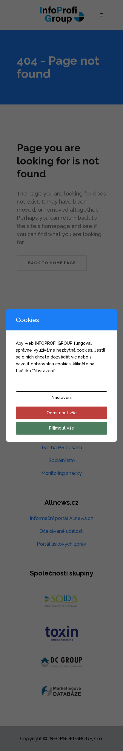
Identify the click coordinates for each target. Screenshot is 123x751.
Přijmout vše (61, 428)
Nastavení (62, 397)
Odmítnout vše (62, 412)
